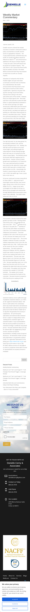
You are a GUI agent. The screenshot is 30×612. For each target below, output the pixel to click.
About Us (11, 576)
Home (5, 576)
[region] (15, 596)
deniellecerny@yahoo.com (16, 477)
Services (19, 576)
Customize (15, 604)
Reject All (15, 608)
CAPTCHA (6, 432)
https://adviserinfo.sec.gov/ (17, 341)
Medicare (6, 578)
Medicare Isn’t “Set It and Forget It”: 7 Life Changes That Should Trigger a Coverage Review (14, 372)
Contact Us (14, 578)
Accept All (15, 599)
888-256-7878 (12, 485)
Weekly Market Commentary (11, 367)
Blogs (25, 576)
